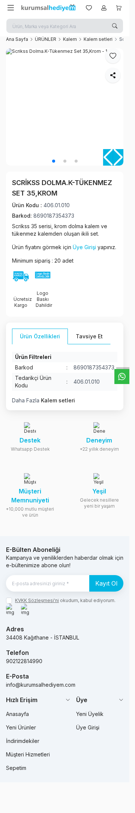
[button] (53, 161)
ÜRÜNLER (45, 39)
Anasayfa (17, 714)
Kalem (70, 39)
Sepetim (16, 768)
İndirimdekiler (22, 741)
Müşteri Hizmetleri (28, 754)
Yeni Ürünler (21, 727)
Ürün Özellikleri (40, 336)
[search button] (114, 25)
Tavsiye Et (89, 336)
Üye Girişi (84, 247)
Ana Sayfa (17, 39)
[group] (64, 107)
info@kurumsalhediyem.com (40, 684)
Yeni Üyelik (90, 714)
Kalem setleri (98, 39)
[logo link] (48, 7)
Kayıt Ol (106, 583)
